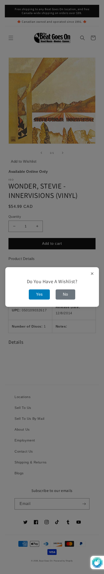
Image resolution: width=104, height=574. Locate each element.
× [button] (92, 274)
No (65, 294)
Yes (39, 294)
